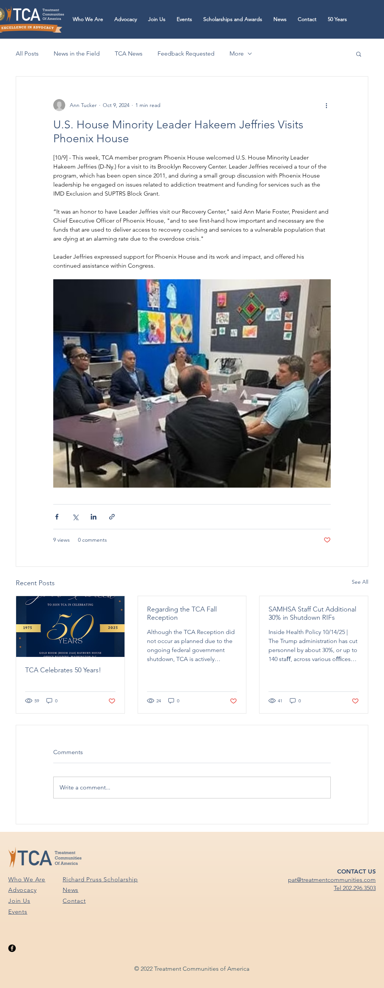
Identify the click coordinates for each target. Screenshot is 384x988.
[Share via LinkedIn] (93, 516)
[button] (88, 19)
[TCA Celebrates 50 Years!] (70, 626)
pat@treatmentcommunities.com (332, 879)
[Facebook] (12, 948)
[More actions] (326, 105)
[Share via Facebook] (56, 516)
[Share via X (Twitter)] (75, 516)
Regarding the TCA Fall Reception (182, 613)
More (237, 53)
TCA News (128, 53)
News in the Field (77, 53)
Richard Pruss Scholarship (100, 879)
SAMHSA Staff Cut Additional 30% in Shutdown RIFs (312, 613)
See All (360, 581)
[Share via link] (112, 516)
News (70, 889)
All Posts (27, 53)
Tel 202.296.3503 (355, 888)
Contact (74, 900)
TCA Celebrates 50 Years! (63, 670)
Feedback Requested (186, 53)
